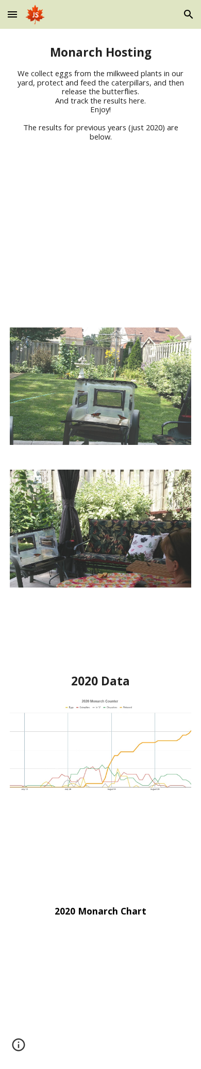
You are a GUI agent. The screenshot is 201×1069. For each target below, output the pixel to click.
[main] (100, 93)
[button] (12, 14)
